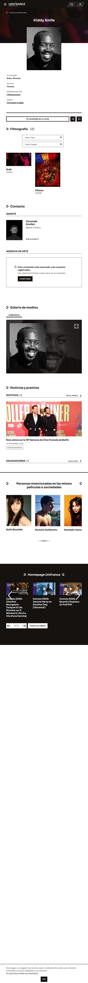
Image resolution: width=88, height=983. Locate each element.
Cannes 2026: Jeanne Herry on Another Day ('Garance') (42, 603)
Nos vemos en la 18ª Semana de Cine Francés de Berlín (37, 440)
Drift (9, 169)
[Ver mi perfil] (80, 4)
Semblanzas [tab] (14, 315)
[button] (76, 326)
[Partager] (73, 119)
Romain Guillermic (46, 529)
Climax (39, 190)
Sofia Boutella (14, 529)
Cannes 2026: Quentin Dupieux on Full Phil (69, 601)
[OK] (44, 979)
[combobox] (43, 137)
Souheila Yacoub (74, 529)
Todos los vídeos (38, 626)
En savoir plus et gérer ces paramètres (22, 973)
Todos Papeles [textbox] (31, 144)
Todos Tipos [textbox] (30, 137)
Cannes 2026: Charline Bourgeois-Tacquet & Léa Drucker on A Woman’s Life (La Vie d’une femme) (16, 607)
